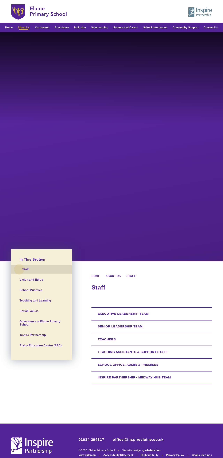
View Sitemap (87, 454)
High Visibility (150, 454)
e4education (152, 450)
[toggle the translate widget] (172, 12)
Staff (131, 276)
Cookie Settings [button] (202, 454)
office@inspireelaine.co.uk (138, 439)
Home (95, 276)
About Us (113, 276)
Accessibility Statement (118, 454)
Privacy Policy (175, 454)
